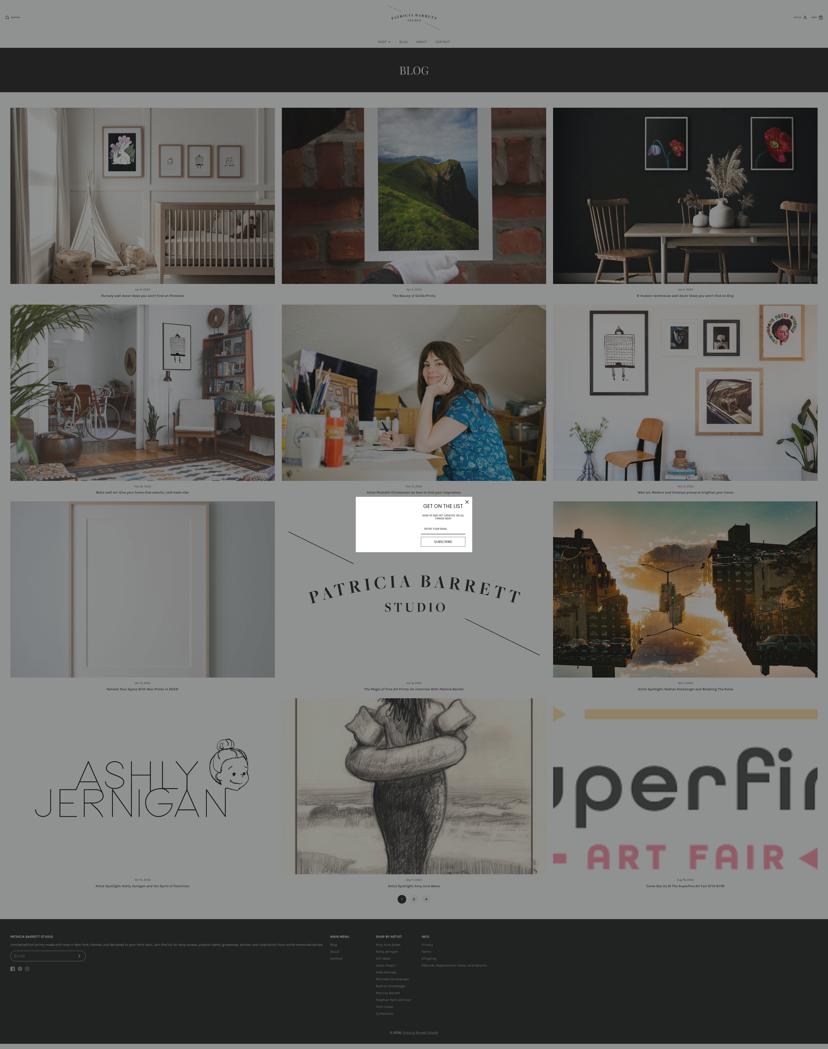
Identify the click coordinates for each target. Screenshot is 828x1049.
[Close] (467, 502)
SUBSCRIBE (443, 541)
